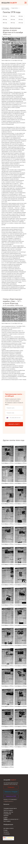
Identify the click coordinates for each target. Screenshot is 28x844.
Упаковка (6, 815)
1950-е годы (5, 19)
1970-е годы (21, 19)
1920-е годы (5, 16)
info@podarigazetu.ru (8, 801)
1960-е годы (13, 19)
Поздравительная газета (10, 808)
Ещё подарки (7, 821)
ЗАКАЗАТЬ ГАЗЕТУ (14, 424)
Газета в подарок (8, 810)
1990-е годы (13, 22)
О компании (7, 834)
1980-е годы (5, 22)
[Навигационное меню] (25, 2)
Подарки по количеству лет (11, 819)
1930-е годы (13, 16)
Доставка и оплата (8, 828)
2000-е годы (21, 22)
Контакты (6, 832)
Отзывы (5, 830)
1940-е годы (21, 16)
